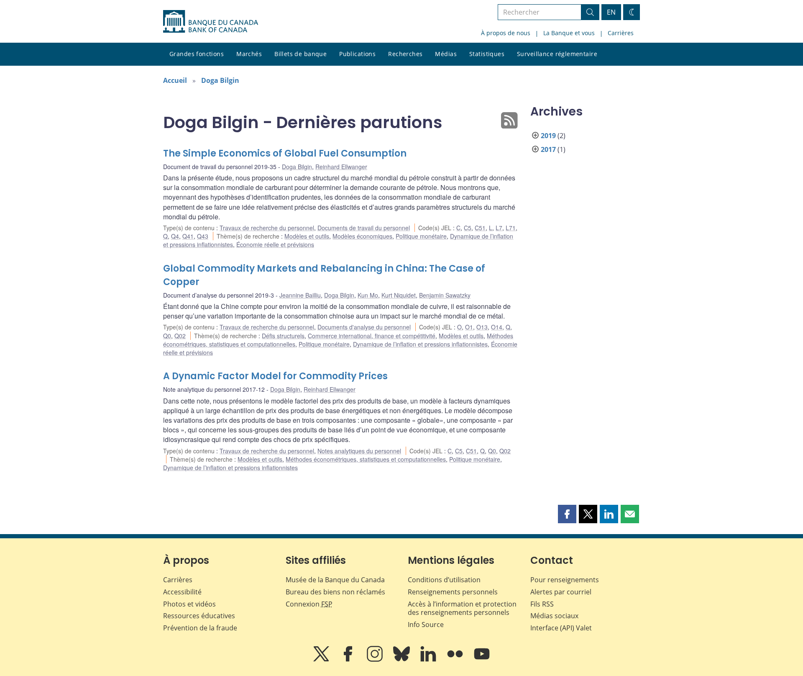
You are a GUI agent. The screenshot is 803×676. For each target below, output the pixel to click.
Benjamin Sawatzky (445, 295)
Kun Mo (368, 295)
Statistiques (486, 54)
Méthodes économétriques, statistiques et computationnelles (366, 459)
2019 (548, 135)
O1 (469, 327)
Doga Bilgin (220, 80)
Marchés (249, 54)
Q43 (202, 236)
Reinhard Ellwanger (341, 166)
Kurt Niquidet (398, 295)
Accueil (175, 80)
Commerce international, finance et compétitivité (371, 336)
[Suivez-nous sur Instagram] (375, 659)
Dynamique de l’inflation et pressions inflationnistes (420, 344)
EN (611, 12)
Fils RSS (542, 604)
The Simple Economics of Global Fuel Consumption (285, 153)
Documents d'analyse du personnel (364, 327)
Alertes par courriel (560, 591)
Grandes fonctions (196, 54)
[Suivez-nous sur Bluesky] (402, 659)
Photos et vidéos (189, 604)
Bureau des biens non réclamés (335, 591)
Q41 (188, 236)
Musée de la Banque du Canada (335, 579)
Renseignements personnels (453, 591)
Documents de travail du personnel (363, 228)
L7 (499, 228)
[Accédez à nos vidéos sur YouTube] (481, 659)
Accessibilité (182, 591)
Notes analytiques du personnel (359, 451)
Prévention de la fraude (200, 627)
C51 (480, 228)
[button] (567, 514)
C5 (467, 228)
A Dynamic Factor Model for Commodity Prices (275, 376)
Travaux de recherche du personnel (267, 228)
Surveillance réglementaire (557, 54)
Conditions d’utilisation (444, 579)
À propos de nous (505, 33)
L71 (511, 228)
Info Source (426, 624)
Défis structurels (283, 336)
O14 (496, 327)
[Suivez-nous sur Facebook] (348, 659)
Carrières (621, 33)
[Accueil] (210, 21)
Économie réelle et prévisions (275, 244)
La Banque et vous (569, 33)
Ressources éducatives (199, 615)
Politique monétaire (421, 236)
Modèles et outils (306, 236)
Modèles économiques (362, 236)
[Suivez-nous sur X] (322, 659)
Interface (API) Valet (561, 627)
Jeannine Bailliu (300, 295)
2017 (548, 149)
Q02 (180, 336)
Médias (446, 54)
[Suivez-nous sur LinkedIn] (429, 659)
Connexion (309, 604)
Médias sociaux (554, 615)
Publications (357, 54)
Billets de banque (300, 54)
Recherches (405, 54)
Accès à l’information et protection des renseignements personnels (462, 608)
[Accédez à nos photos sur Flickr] (455, 659)
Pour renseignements (564, 579)
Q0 (167, 336)
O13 (482, 327)
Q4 (175, 236)
